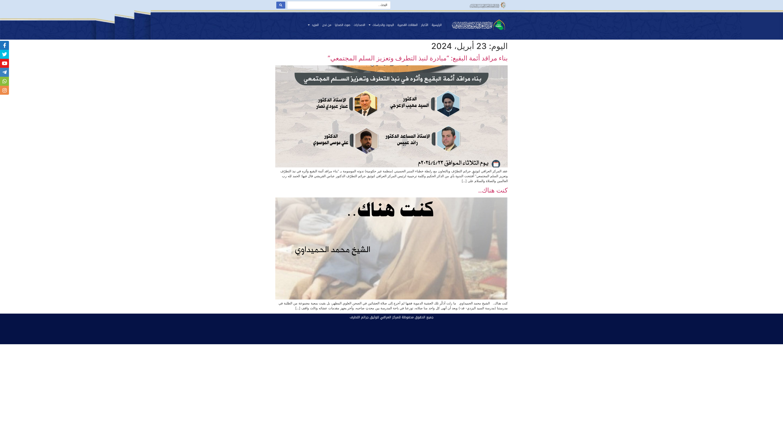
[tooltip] (4, 45)
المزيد (315, 25)
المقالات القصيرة (407, 25)
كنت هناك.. (493, 190)
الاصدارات (359, 25)
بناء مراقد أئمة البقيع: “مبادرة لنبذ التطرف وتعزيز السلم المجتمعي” (418, 58)
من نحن (326, 25)
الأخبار (424, 25)
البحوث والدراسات (383, 25)
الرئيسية (437, 25)
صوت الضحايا (342, 25)
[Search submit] (280, 5)
